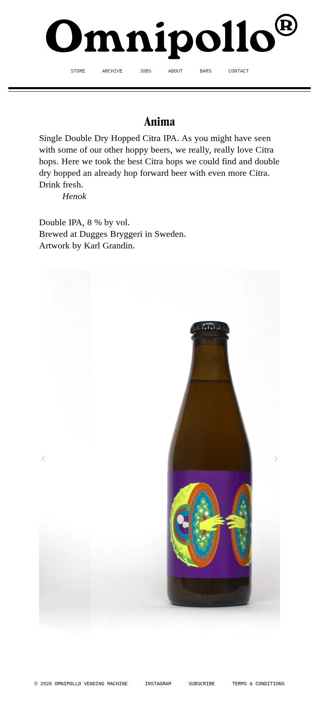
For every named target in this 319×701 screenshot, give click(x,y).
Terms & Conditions (258, 684)
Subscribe (202, 684)
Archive (112, 71)
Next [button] (276, 459)
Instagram (158, 684)
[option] (161, 458)
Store (78, 71)
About (175, 71)
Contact (238, 71)
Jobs (145, 71)
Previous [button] (43, 459)
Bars (205, 71)
